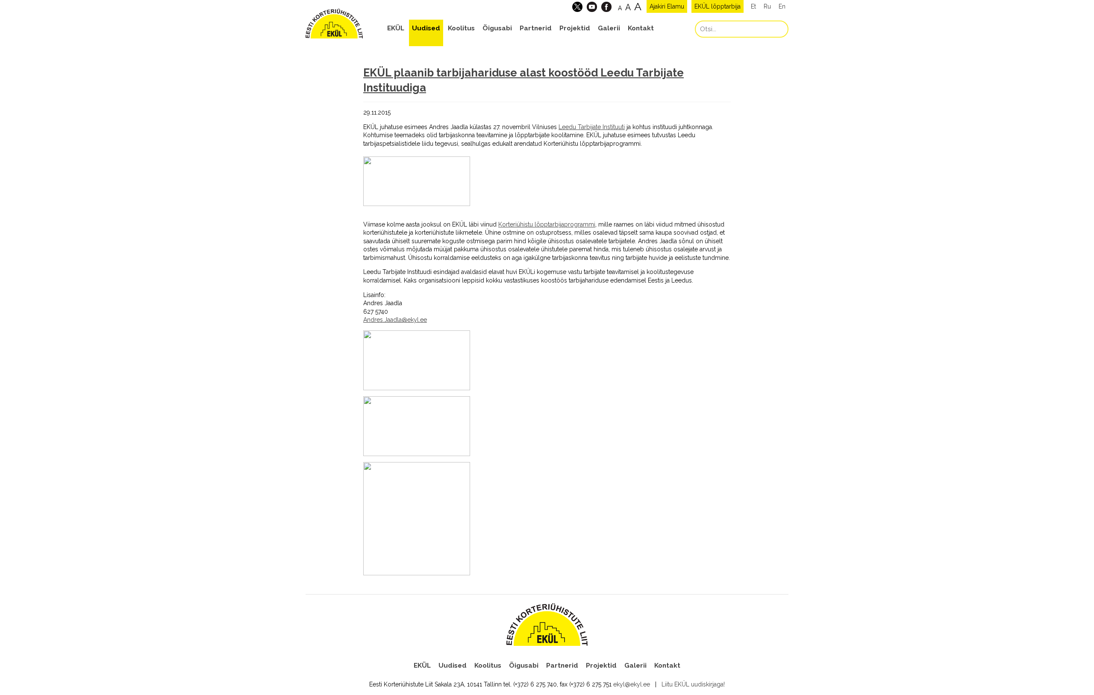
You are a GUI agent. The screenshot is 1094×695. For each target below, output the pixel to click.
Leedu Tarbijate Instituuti (592, 127)
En (782, 6)
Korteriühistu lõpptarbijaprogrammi (546, 224)
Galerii (609, 28)
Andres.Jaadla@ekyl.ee (395, 319)
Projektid (574, 28)
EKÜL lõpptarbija (717, 6)
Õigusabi (497, 28)
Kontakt (641, 28)
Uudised (426, 28)
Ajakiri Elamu (667, 6)
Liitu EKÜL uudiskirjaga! (693, 684)
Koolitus (461, 28)
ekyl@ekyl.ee (631, 684)
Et (753, 6)
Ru (767, 6)
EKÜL (395, 28)
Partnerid (536, 28)
